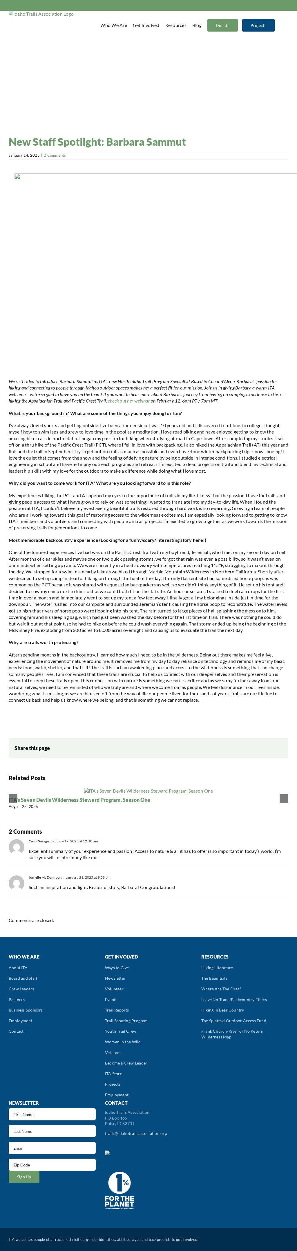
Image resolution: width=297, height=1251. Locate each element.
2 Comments (55, 155)
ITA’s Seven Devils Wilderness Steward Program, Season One (79, 800)
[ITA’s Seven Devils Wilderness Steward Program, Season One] (148, 790)
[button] (280, 25)
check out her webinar (129, 400)
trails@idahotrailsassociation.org (136, 1133)
